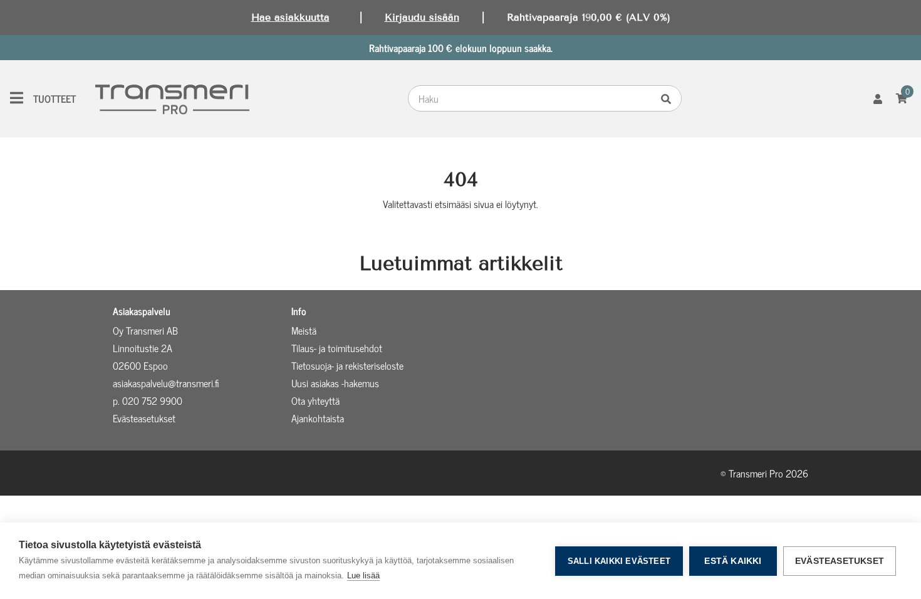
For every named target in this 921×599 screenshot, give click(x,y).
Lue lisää (363, 575)
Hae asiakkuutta (290, 17)
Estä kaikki (732, 561)
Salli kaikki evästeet (619, 561)
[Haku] (669, 98)
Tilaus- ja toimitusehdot (336, 348)
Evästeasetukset (839, 561)
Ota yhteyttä (315, 400)
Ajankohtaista (317, 418)
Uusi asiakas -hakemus (335, 383)
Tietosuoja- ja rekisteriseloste (347, 365)
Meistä (303, 330)
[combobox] (532, 98)
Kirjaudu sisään (422, 17)
